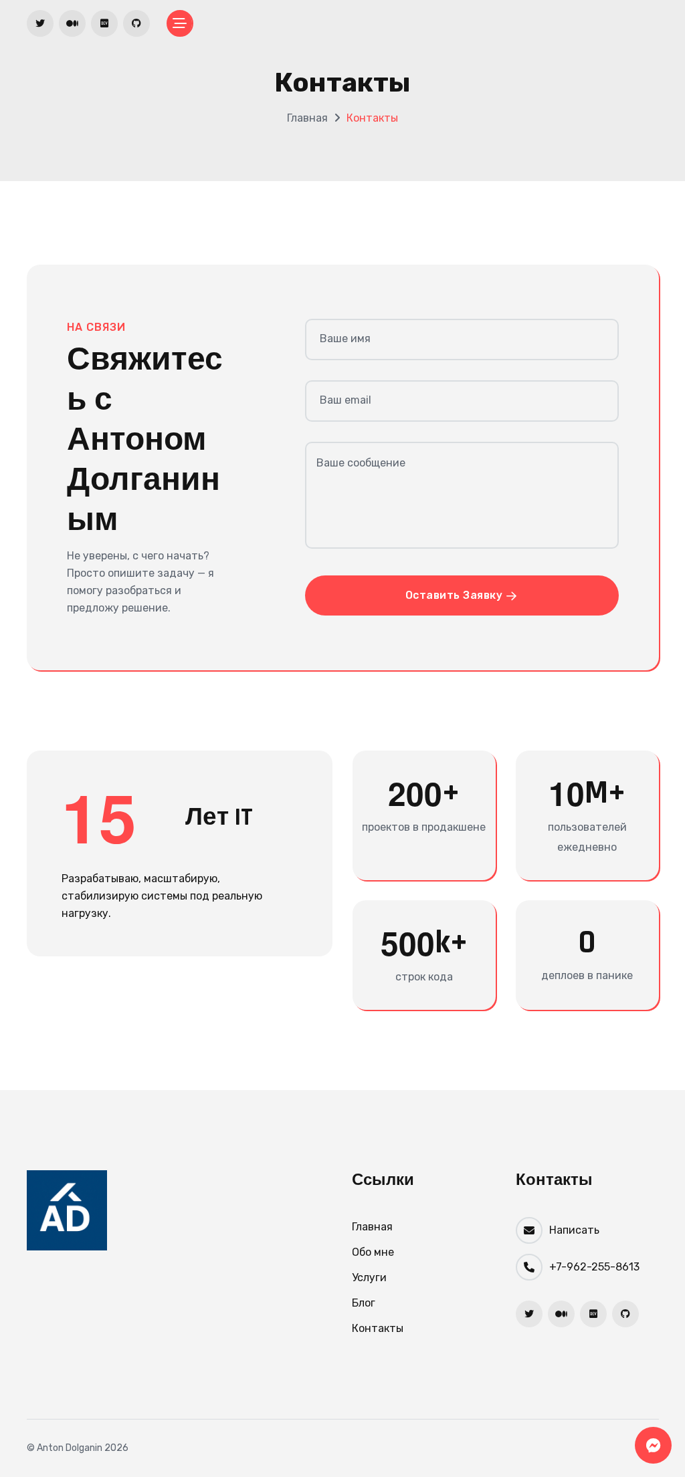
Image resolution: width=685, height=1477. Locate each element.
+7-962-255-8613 (594, 1266)
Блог (363, 1303)
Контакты (377, 1328)
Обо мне (373, 1252)
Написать (574, 1230)
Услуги (369, 1277)
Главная (307, 118)
